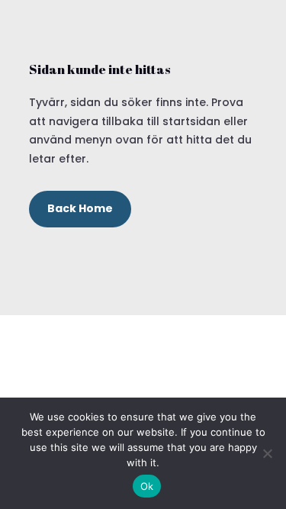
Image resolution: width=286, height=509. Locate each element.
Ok (147, 486)
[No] (267, 453)
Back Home (80, 208)
